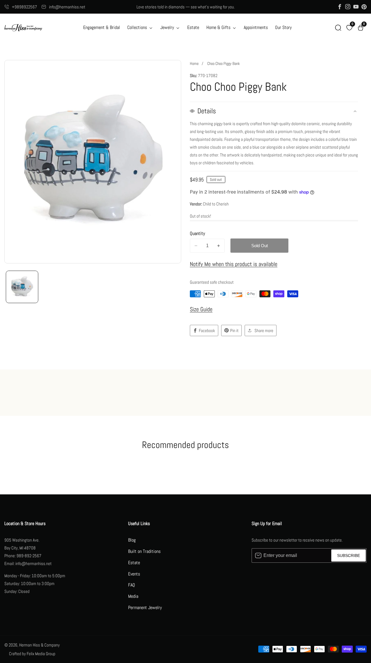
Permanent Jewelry (145, 607)
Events (134, 574)
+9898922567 (24, 7)
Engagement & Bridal (101, 27)
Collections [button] (137, 27)
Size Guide (201, 309)
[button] (338, 27)
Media (133, 596)
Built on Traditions (144, 551)
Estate (193, 27)
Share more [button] (263, 330)
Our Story (283, 27)
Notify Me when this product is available (233, 264)
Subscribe (348, 555)
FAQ (131, 585)
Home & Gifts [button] (219, 27)
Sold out (259, 245)
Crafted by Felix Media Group (32, 653)
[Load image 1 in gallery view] (22, 287)
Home (194, 63)
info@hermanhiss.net (67, 7)
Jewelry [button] (167, 27)
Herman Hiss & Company (39, 645)
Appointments (256, 27)
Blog (132, 540)
